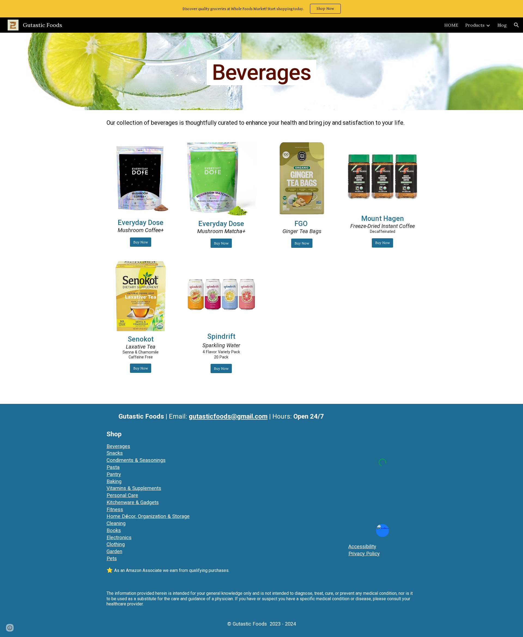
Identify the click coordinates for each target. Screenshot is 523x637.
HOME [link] (451, 25)
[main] (261, 71)
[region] (261, 8)
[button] (516, 25)
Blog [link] (502, 25)
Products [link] (475, 25)
